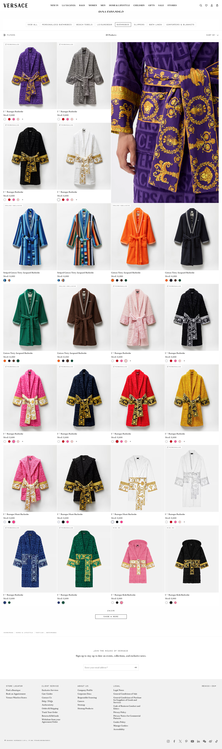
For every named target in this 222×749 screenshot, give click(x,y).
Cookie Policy (119, 722)
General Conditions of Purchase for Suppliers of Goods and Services (127, 700)
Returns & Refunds (50, 716)
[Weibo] (210, 741)
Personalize (13, 44)
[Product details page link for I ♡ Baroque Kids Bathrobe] (138, 559)
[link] (8, 632)
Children (139, 5)
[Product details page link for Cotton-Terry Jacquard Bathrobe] (138, 236)
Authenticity (47, 705)
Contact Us (47, 697)
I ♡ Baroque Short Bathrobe (16, 514)
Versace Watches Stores (16, 697)
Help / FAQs (47, 701)
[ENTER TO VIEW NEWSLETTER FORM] (136, 667)
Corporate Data (84, 694)
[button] (217, 5)
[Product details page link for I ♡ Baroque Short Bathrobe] (30, 478)
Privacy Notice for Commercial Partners (126, 717)
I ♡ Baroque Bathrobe (13, 111)
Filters (11, 35)
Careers (81, 701)
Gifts (151, 5)
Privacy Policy (119, 712)
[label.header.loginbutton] (212, 5)
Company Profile (85, 690)
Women (93, 5)
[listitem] (32, 24)
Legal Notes (118, 690)
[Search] (201, 5)
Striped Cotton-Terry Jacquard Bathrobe (21, 272)
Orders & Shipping (50, 708)
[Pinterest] (186, 741)
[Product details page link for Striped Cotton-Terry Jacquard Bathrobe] (30, 236)
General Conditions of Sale (125, 694)
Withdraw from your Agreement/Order (51, 720)
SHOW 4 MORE (111, 617)
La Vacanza (69, 5)
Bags (82, 5)
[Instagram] (168, 741)
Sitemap (81, 705)
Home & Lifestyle (119, 5)
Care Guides (47, 694)
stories (172, 5)
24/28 (111, 611)
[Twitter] (180, 741)
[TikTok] (216, 741)
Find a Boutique (13, 690)
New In (54, 5)
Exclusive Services (50, 690)
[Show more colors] (22, 119)
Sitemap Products (85, 708)
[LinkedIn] (198, 741)
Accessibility (119, 729)
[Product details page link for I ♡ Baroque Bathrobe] (30, 75)
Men (103, 5)
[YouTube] (192, 741)
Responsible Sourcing (87, 697)
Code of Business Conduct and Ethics (126, 707)
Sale (161, 5)
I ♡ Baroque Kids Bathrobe (123, 595)
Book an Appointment (16, 694)
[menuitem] (54, 5)
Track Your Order (50, 712)
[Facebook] (174, 741)
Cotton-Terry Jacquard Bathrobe (126, 272)
